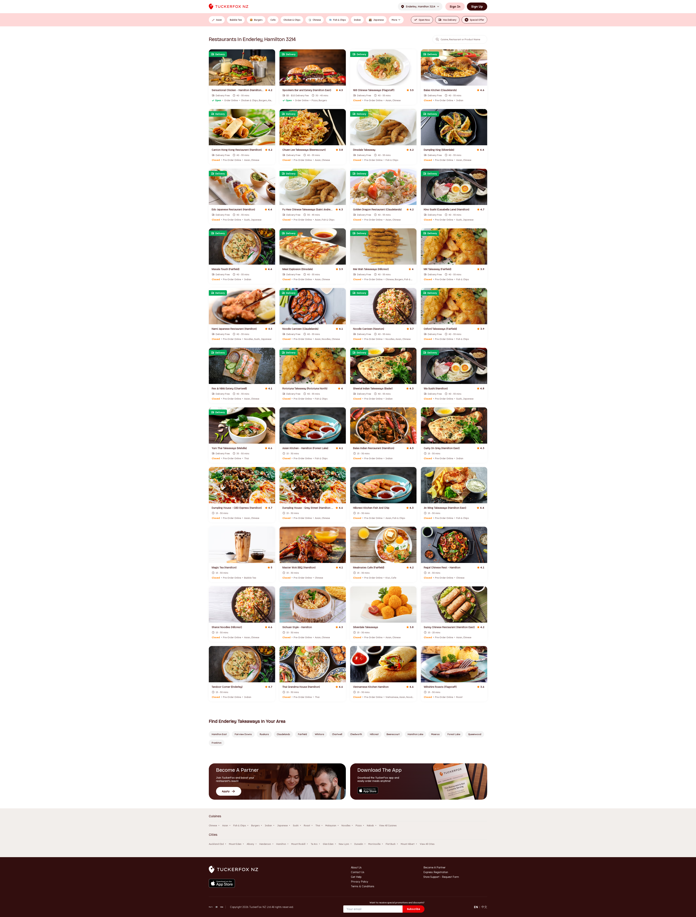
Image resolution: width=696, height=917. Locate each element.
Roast (307, 825)
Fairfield (302, 734)
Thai (317, 825)
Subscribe (413, 909)
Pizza (359, 825)
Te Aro (314, 844)
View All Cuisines (388, 825)
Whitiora (319, 734)
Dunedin (358, 844)
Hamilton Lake (415, 734)
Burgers (255, 825)
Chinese (213, 825)
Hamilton (281, 844)
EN (476, 907)
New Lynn (344, 844)
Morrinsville (374, 844)
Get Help (356, 877)
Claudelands (283, 734)
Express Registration (435, 872)
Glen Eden (328, 844)
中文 (484, 907)
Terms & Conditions (362, 886)
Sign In (455, 6)
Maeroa (435, 734)
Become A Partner (434, 867)
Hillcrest (374, 734)
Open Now (424, 19)
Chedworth (356, 734)
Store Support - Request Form (441, 877)
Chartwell (337, 734)
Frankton (216, 742)
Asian (225, 825)
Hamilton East (219, 734)
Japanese (282, 825)
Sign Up (477, 6)
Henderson (265, 844)
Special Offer (475, 19)
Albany (250, 844)
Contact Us (357, 872)
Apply (226, 791)
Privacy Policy (359, 881)
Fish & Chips (239, 825)
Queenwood (474, 734)
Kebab (370, 825)
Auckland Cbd (216, 844)
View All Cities (427, 844)
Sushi (296, 825)
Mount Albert (408, 844)
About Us (356, 867)
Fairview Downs (243, 734)
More (394, 19)
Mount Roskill (298, 844)
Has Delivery (449, 19)
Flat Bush (390, 844)
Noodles (345, 825)
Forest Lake (454, 734)
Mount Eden (235, 844)
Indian (268, 825)
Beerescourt (393, 734)
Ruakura (264, 734)
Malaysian (330, 825)
